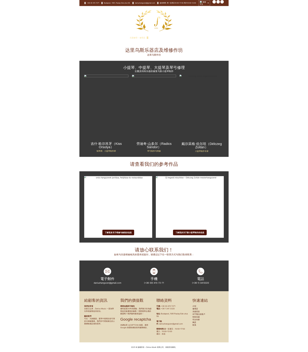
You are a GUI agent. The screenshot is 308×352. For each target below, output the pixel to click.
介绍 (194, 306)
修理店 (195, 309)
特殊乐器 (196, 317)
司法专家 (173, 37)
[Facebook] (214, 1)
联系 (192, 37)
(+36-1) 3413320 (200, 283)
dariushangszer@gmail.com (107, 283)
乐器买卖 (196, 311)
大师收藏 (157, 37)
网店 (183, 37)
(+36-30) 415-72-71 (154, 283)
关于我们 (118, 37)
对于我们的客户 (198, 314)
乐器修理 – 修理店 (137, 37)
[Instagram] (222, 1)
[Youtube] (218, 1)
